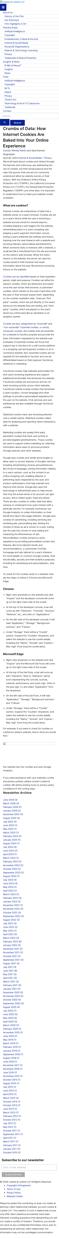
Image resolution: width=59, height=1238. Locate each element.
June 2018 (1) (10, 1061)
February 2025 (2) (12, 836)
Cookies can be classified (16, 276)
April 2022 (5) (10, 934)
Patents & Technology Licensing (21, 50)
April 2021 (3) (10, 978)
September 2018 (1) (13, 1054)
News (7, 73)
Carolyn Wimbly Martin (14, 150)
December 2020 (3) (13, 992)
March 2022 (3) (11, 938)
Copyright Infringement (19, 1185)
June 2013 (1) (10, 1109)
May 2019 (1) (9, 1039)
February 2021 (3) (12, 985)
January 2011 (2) (11, 1149)
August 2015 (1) (11, 1083)
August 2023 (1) (11, 876)
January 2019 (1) (11, 1050)
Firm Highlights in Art (15, 23)
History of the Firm (14, 16)
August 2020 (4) (11, 1007)
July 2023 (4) (10, 879)
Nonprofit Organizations (17, 46)
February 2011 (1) (12, 1145)
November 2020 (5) (13, 996)
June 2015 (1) (10, 1090)
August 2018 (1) (11, 1058)
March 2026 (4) (11, 803)
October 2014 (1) (11, 1101)
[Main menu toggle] (3, 7)
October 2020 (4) (12, 999)
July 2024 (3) (10, 847)
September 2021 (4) (13, 960)
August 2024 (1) (11, 843)
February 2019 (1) (12, 1047)
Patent (8, 92)
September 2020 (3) (13, 1003)
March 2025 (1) (11, 832)
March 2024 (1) (11, 858)
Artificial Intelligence (15, 31)
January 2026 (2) (12, 810)
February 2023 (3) (12, 898)
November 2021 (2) (13, 952)
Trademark (10, 107)
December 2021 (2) (13, 948)
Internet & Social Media (16, 43)
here (5, 567)
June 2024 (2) (10, 850)
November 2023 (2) (13, 865)
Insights (9, 69)
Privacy (8, 54)
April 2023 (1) (10, 890)
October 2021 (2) (12, 956)
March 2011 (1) (10, 1141)
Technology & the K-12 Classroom (22, 103)
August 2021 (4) (11, 963)
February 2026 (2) (12, 807)
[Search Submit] (5, 122)
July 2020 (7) (9, 1010)
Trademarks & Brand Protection (20, 58)
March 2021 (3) (11, 981)
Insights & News (11, 61)
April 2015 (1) (9, 1094)
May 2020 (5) (10, 1018)
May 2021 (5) (10, 974)
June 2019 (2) (10, 1036)
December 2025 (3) (13, 814)
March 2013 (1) (10, 1112)
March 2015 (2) (11, 1098)
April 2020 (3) (10, 1021)
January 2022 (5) (12, 945)
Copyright (10, 35)
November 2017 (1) (13, 1065)
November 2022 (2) (13, 908)
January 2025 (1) (11, 839)
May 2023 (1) (10, 887)
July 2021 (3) (9, 967)
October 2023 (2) (12, 869)
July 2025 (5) (10, 821)
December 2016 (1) (12, 1069)
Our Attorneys (12, 20)
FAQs (6, 76)
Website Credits (15, 1196)
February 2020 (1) (12, 1029)
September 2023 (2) (13, 872)
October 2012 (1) (11, 1119)
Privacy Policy (14, 1192)
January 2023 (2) (12, 901)
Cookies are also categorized (18, 323)
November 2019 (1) (13, 1032)
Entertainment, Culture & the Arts (21, 39)
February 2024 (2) (12, 861)
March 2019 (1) (10, 1043)
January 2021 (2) (11, 989)
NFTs (7, 88)
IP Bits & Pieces (13, 65)
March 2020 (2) (11, 1025)
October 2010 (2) (12, 1152)
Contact (7, 111)
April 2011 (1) (9, 1138)
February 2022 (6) (12, 941)
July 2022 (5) (10, 923)
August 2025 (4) (11, 818)
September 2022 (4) (13, 916)
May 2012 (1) (9, 1127)
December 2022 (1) (13, 905)
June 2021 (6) (10, 970)
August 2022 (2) (11, 919)
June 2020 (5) (10, 1014)
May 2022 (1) (10, 930)
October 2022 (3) (12, 912)
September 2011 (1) (13, 1134)
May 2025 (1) (10, 829)
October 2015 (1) (11, 1079)
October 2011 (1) (11, 1130)
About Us (8, 12)
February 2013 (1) (12, 1116)
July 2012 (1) (9, 1123)
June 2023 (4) (10, 883)
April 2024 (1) (10, 854)
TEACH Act (10, 99)
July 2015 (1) (9, 1087)
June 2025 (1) (10, 825)
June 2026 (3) (10, 799)
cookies (16, 211)
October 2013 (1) (11, 1105)
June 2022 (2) (10, 927)
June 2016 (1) (10, 1072)
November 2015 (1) (13, 1076)
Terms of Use (13, 1189)
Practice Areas (10, 27)
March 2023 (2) (11, 894)
